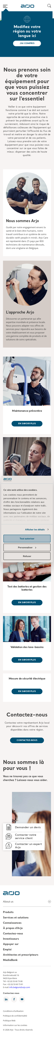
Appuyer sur (11, 944)
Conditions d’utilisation (13, 1011)
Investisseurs (11, 939)
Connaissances (12, 923)
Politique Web (9, 1020)
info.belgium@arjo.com (19, 987)
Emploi (7, 949)
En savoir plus (27, 424)
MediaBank (10, 960)
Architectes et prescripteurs (20, 955)
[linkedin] (6, 999)
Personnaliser (25, 547)
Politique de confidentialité (15, 1015)
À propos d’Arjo (13, 928)
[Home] (27, 6)
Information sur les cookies (15, 1025)
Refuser (27, 556)
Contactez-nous (27, 715)
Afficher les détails (35, 529)
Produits (8, 912)
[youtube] (22, 999)
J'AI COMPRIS (27, 43)
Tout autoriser (27, 538)
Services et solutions (15, 917)
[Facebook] (14, 999)
